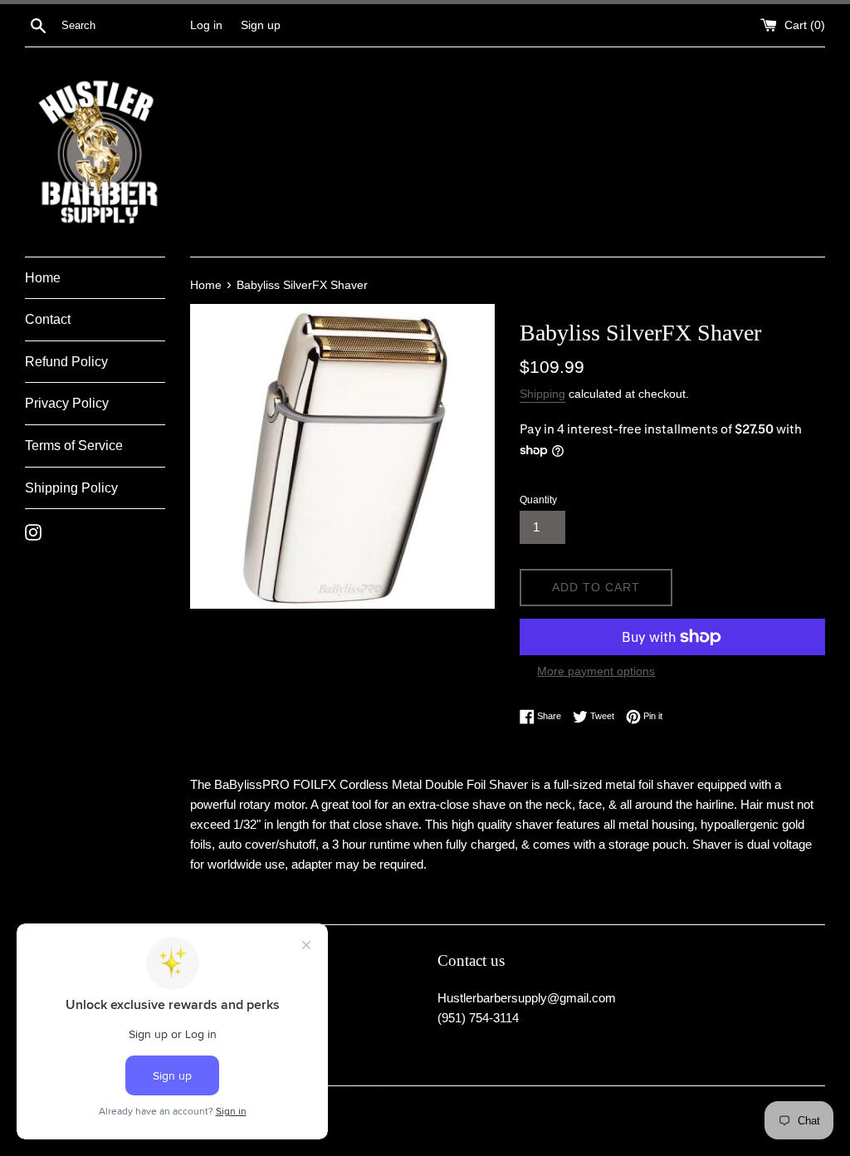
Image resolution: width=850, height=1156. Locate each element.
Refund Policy (66, 362)
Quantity (538, 500)
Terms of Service (74, 445)
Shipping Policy (71, 488)
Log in (206, 25)
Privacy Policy (67, 403)
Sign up (261, 25)
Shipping (542, 393)
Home (43, 278)
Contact (48, 319)
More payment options (596, 671)
